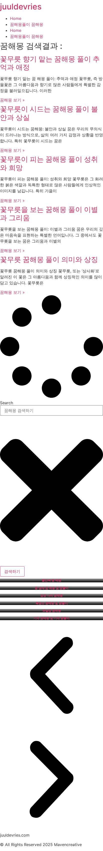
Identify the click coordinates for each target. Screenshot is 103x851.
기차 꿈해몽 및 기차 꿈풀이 (52, 618)
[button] (51, 676)
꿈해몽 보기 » (12, 100)
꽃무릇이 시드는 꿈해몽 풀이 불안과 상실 (49, 113)
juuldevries (21, 6)
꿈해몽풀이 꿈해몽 (26, 24)
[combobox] (51, 410)
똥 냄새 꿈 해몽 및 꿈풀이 (51, 588)
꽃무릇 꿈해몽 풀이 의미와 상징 (49, 259)
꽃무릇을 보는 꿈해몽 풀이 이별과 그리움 (49, 213)
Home (15, 18)
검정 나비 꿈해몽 (51, 595)
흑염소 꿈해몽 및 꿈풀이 (52, 603)
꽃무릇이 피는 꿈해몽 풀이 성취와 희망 (49, 163)
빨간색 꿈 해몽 (51, 580)
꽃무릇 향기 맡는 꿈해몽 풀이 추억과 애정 (50, 63)
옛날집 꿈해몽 (51, 610)
